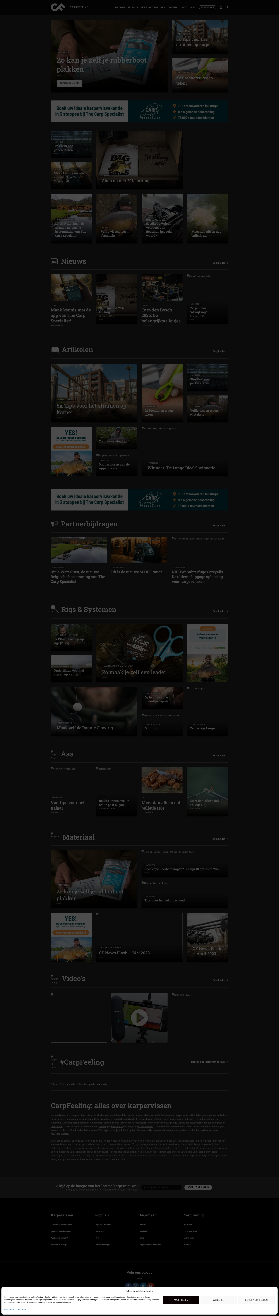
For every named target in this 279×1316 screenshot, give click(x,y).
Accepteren (181, 1300)
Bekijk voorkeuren (256, 1300)
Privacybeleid (21, 1309)
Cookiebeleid (9, 1309)
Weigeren (218, 1300)
